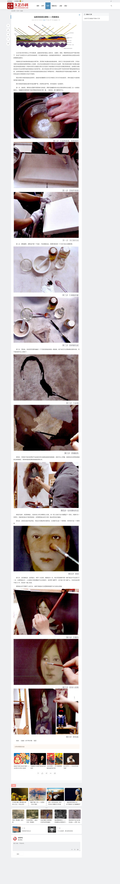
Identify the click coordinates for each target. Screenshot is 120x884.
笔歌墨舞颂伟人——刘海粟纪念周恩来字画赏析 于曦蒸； (31, 822)
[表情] (74, 849)
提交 (18, 854)
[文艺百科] (18, 6)
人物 (60, 6)
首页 (38, 6)
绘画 (21, 11)
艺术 (48, 6)
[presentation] (71, 812)
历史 (65, 6)
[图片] (77, 849)
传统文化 (54, 6)
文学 (42, 6)
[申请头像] (78, 838)
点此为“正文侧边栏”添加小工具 (92, 18)
